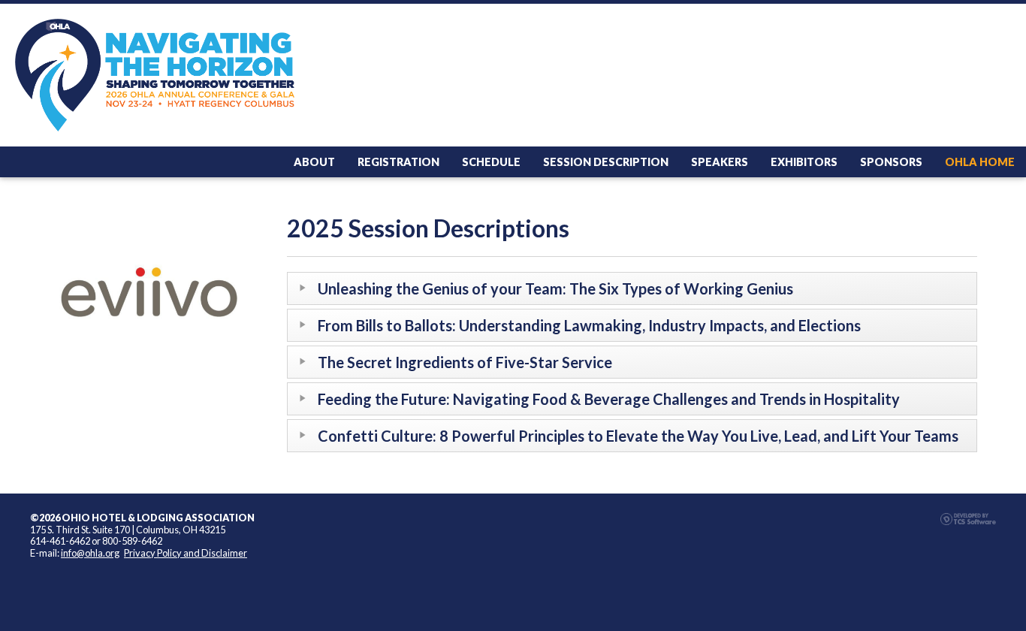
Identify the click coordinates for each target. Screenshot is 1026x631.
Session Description (605, 161)
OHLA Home (980, 161)
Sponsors (891, 161)
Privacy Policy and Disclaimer (185, 553)
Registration (398, 161)
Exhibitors (804, 161)
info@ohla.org (90, 553)
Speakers (719, 161)
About (314, 161)
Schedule (491, 161)
